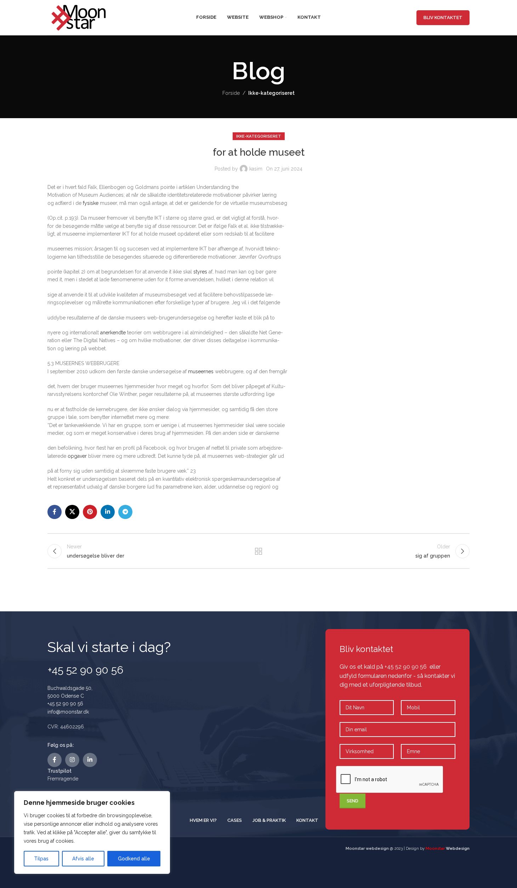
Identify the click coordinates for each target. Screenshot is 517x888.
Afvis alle (83, 858)
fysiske (90, 203)
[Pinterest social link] (90, 512)
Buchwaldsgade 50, (69, 688)
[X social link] (72, 512)
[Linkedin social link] (108, 512)
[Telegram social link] (125, 512)
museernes (201, 371)
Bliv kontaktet (443, 17)
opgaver (77, 456)
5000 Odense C (65, 696)
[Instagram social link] (72, 760)
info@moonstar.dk (68, 712)
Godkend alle (134, 858)
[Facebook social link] (54, 512)
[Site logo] (79, 17)
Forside (231, 93)
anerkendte (113, 332)
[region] (92, 832)
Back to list (259, 551)
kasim (255, 169)
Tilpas (41, 858)
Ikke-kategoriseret (271, 93)
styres (200, 272)
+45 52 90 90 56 (65, 704)
